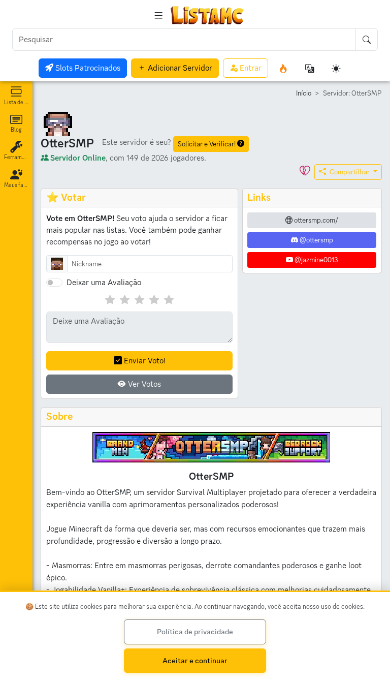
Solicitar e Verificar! (207, 143)
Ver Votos (143, 384)
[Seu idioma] (310, 68)
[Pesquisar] (366, 39)
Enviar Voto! (143, 360)
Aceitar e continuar (195, 661)
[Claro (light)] (336, 68)
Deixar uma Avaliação (104, 282)
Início (303, 93)
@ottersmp (315, 239)
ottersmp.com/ (315, 220)
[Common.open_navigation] (158, 15)
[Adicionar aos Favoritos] (305, 172)
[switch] (54, 282)
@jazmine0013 (315, 259)
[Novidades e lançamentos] (283, 68)
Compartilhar (349, 171)
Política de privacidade (195, 632)
